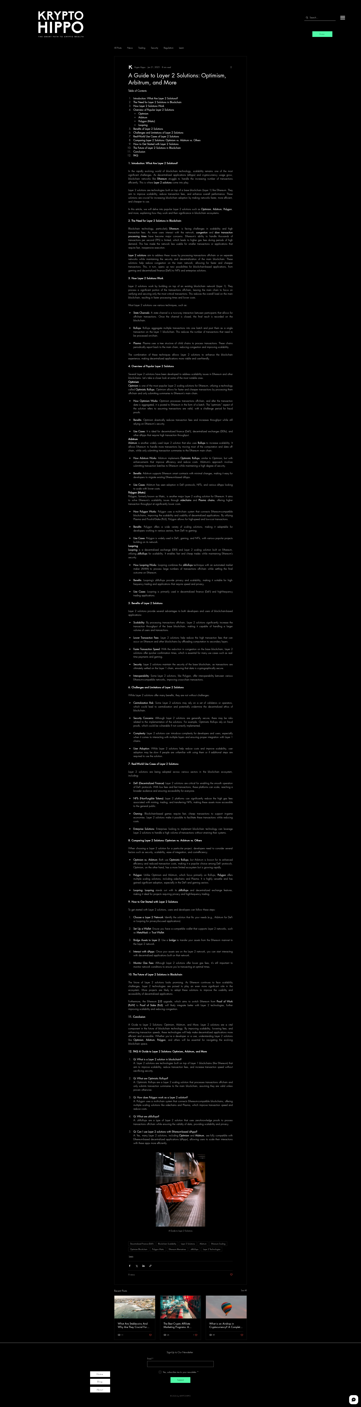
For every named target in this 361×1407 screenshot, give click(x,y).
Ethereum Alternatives (177, 1249)
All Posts (118, 47)
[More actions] (231, 67)
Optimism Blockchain (138, 1249)
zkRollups (194, 1249)
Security (154, 47)
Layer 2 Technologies (211, 1249)
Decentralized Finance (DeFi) (141, 1243)
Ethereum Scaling (218, 1243)
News (130, 47)
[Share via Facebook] (129, 1265)
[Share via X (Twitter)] (136, 1265)
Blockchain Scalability (167, 1243)
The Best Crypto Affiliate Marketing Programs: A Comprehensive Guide (177, 1325)
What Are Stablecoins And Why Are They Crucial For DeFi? (133, 1325)
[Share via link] (150, 1265)
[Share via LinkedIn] (143, 1265)
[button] (343, 17)
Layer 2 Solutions (188, 1243)
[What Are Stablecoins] (134, 1307)
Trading (141, 47)
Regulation (168, 47)
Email (150, 1358)
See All (244, 1290)
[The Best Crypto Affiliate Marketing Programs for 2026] (180, 1307)
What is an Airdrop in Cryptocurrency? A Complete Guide (225, 1325)
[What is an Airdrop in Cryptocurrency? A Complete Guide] (226, 1307)
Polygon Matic (158, 1249)
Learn (181, 47)
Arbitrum (203, 1243)
